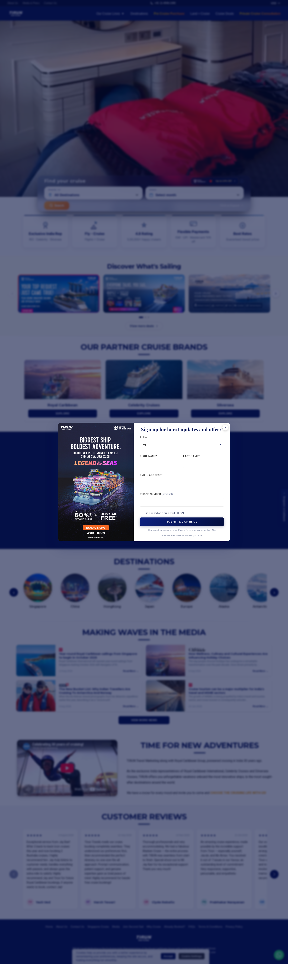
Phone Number (156, 494)
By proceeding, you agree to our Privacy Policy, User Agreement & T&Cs (182, 530)
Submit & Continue (182, 521)
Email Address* (151, 475)
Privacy (190, 535)
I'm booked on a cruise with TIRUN (164, 513)
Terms (199, 535)
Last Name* (191, 456)
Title (143, 436)
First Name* (148, 456)
